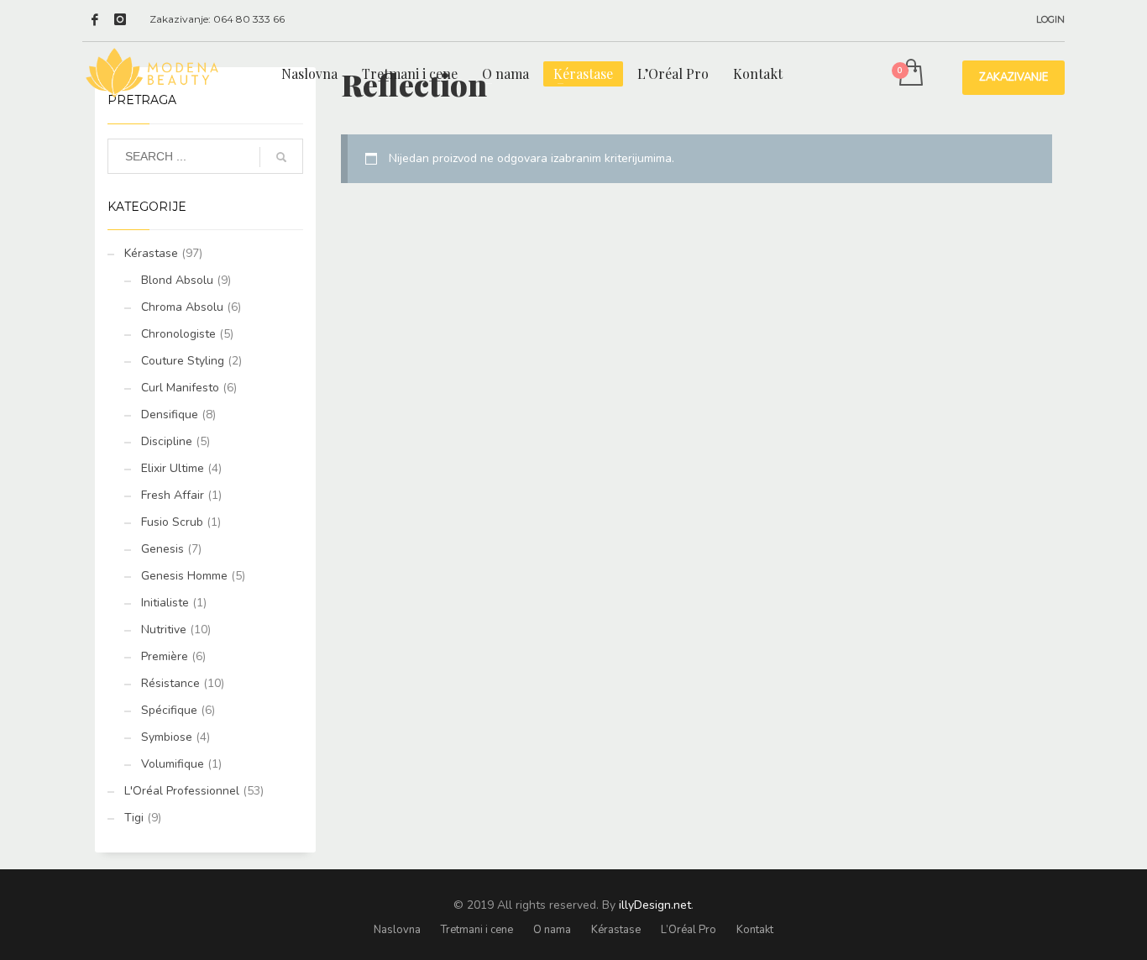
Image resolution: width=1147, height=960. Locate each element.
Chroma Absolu (182, 307)
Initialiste (165, 603)
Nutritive (163, 629)
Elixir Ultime (172, 468)
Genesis (162, 549)
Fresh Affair (172, 495)
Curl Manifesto (180, 388)
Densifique (169, 414)
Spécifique (169, 710)
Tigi (134, 818)
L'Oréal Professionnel (181, 791)
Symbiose (166, 737)
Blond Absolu (177, 280)
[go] (281, 157)
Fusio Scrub (172, 522)
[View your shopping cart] (910, 74)
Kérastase (151, 253)
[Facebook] (94, 19)
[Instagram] (120, 19)
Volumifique (172, 764)
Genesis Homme (184, 576)
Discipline (166, 441)
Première (164, 656)
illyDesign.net (655, 905)
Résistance (170, 683)
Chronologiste (178, 334)
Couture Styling (182, 361)
